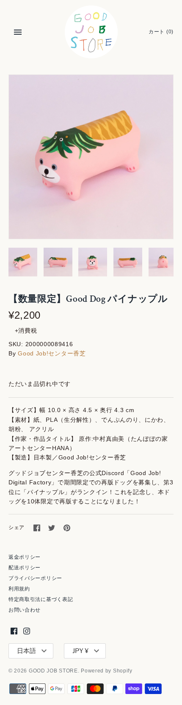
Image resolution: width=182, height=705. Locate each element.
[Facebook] (14, 630)
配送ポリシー (24, 568)
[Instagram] (26, 630)
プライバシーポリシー (35, 578)
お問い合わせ (24, 610)
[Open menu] (17, 32)
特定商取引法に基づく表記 (40, 599)
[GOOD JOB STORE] (91, 31)
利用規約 (19, 589)
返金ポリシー (24, 557)
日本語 (26, 651)
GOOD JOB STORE (53, 671)
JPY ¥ (80, 651)
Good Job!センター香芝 (52, 353)
